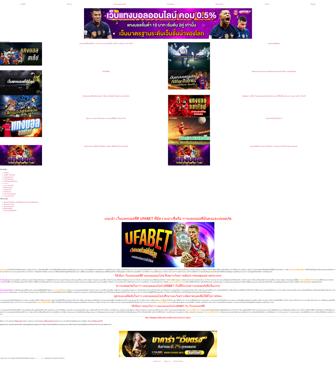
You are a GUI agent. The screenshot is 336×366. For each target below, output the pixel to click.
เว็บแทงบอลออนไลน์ (119, 4)
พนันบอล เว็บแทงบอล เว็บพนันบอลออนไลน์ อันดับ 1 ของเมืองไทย (274, 71)
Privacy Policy (178, 361)
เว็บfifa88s (106, 71)
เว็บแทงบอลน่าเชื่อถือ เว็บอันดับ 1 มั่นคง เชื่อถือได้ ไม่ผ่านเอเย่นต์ (106, 146)
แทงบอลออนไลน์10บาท (274, 118)
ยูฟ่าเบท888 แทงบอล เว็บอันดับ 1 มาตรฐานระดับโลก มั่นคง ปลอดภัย (273, 146)
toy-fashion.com (106, 324)
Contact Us (157, 361)
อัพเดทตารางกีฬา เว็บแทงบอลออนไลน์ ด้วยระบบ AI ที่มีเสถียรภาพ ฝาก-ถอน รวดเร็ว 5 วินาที (273, 96)
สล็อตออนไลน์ (8, 187)
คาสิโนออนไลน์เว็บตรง (11, 181)
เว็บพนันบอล (170, 4)
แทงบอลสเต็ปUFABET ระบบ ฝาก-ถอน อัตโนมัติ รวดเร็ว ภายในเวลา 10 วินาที (105, 43)
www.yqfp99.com (84, 324)
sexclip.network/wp (15, 324)
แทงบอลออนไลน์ (9, 196)
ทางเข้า (267, 4)
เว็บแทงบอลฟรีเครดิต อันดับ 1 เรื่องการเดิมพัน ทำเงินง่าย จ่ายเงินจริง (105, 96)
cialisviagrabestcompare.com (32, 324)
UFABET (23, 4)
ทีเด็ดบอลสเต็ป (8, 208)
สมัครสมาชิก (219, 4)
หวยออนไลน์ (7, 189)
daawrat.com (4, 324)
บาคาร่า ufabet (40, 358)
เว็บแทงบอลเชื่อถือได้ (10, 210)
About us (167, 361)
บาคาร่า (6, 183)
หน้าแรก (69, 4)
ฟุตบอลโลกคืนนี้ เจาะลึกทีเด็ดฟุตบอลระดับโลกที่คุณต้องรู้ (21, 202)
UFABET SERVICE (9, 175)
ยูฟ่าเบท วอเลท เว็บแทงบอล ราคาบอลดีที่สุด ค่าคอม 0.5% (106, 118)
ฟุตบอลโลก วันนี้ (9, 204)
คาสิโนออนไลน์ (8, 179)
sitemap (312, 4)
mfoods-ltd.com (95, 324)
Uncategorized (8, 177)
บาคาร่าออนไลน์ (9, 185)
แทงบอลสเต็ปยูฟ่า (274, 43)
